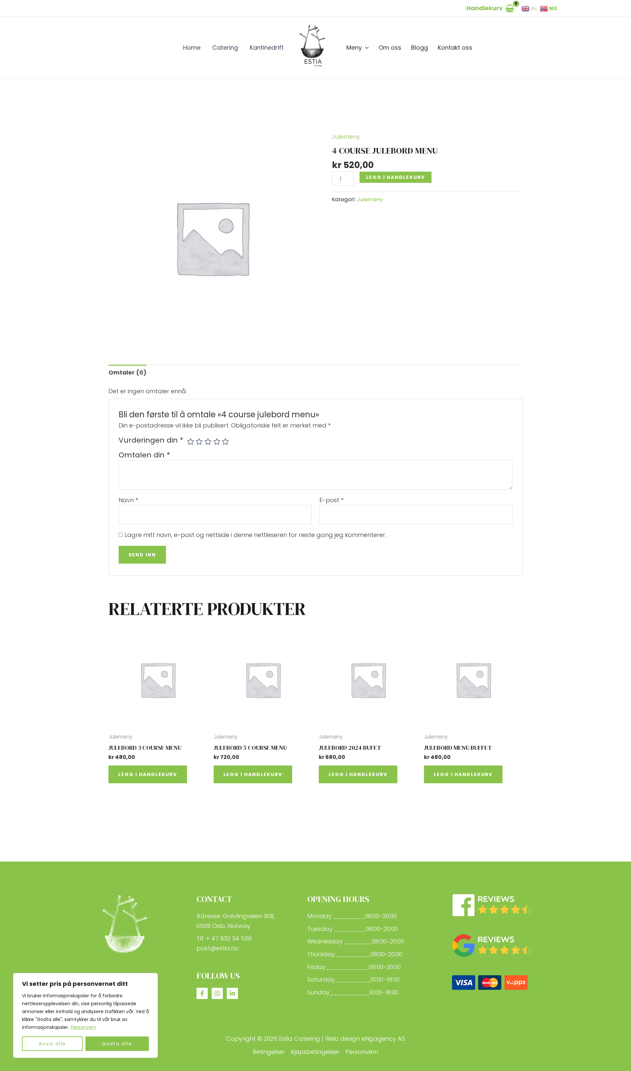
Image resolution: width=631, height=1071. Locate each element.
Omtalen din (144, 455)
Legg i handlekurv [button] (147, 774)
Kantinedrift (267, 47)
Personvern (83, 1027)
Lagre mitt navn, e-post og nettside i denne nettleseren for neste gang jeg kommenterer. (255, 535)
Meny (354, 47)
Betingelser (269, 1052)
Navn (128, 500)
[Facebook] (202, 993)
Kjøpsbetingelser (315, 1052)
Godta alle (117, 1043)
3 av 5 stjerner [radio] (208, 441)
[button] (365, 47)
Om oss (390, 47)
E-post (331, 500)
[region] (85, 1015)
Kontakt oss (455, 47)
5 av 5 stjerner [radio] (225, 441)
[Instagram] (217, 993)
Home (191, 47)
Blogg (419, 47)
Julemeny (346, 137)
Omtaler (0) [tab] (127, 372)
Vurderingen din (151, 440)
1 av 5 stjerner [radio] (190, 441)
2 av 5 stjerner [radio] (199, 441)
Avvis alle (52, 1043)
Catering (225, 47)
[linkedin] (232, 993)
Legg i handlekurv (395, 177)
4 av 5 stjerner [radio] (217, 441)
